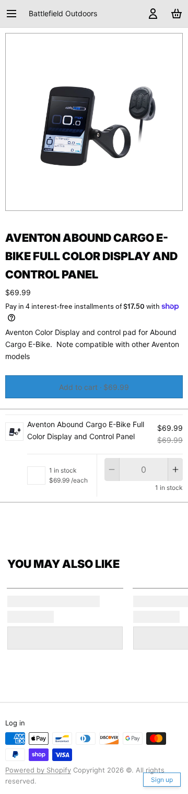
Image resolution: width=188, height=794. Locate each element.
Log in (15, 723)
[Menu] (15, 14)
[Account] (151, 14)
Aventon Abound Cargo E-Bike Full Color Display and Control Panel (85, 430)
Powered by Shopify (38, 770)
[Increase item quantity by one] (175, 469)
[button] (94, 386)
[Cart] (175, 14)
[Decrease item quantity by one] (111, 469)
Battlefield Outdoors (63, 13)
